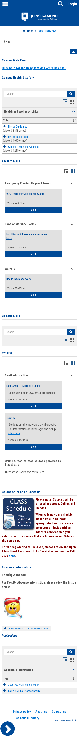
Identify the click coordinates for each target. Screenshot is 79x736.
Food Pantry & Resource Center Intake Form (26, 236)
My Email (7, 353)
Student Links (11, 161)
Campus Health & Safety (18, 78)
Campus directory (27, 718)
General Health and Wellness (23, 146)
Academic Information (16, 567)
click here (14, 433)
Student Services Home (37, 628)
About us (41, 711)
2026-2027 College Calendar (23, 684)
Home (40, 31)
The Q (6, 42)
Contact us (59, 711)
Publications (9, 636)
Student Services (15, 628)
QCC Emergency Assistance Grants (25, 193)
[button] (73, 111)
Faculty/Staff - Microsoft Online (23, 385)
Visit (46, 209)
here (12, 556)
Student (10, 417)
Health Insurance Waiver (19, 278)
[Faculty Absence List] (13, 607)
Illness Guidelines (17, 126)
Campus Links (11, 316)
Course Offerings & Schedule (21, 492)
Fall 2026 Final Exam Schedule (24, 691)
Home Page (50, 31)
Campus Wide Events (15, 60)
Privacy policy (22, 711)
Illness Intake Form (18, 136)
